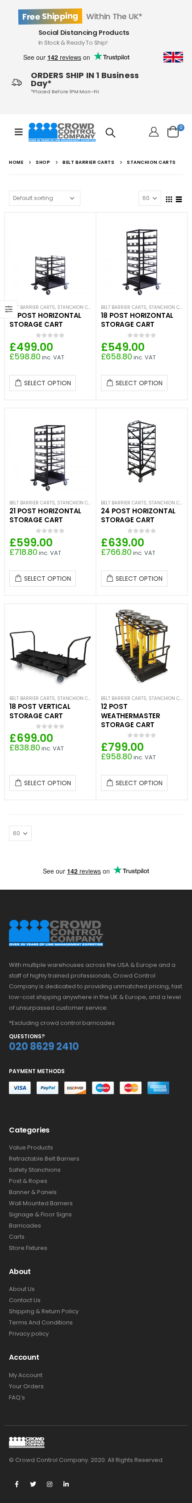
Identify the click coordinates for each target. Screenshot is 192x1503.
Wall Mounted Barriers (41, 1203)
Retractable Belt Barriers (44, 1158)
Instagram (49, 1484)
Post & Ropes (28, 1181)
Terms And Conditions (41, 1322)
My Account (25, 1375)
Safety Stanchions (35, 1170)
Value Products (31, 1147)
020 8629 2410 (44, 1046)
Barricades (25, 1225)
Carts (17, 1236)
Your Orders (26, 1386)
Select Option (47, 383)
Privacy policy (29, 1333)
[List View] (179, 198)
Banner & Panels (33, 1192)
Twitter (33, 1484)
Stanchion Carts (78, 307)
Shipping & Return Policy (44, 1311)
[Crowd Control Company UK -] (62, 132)
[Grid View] (169, 198)
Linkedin (66, 1484)
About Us (22, 1289)
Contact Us (25, 1300)
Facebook (16, 1484)
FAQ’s (17, 1397)
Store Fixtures (28, 1248)
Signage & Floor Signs (40, 1214)
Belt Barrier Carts (32, 307)
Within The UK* (82, 16)
